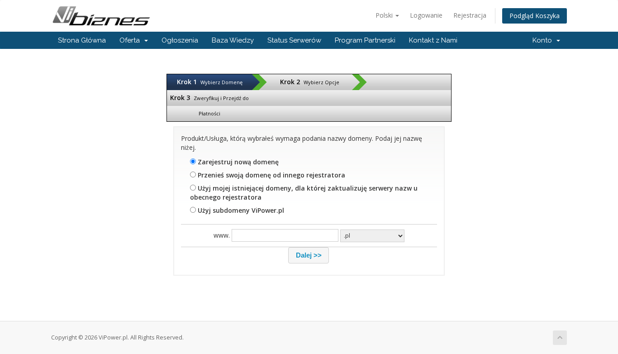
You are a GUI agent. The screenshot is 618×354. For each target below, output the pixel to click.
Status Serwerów (294, 40)
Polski (385, 15)
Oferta (131, 40)
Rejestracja (469, 15)
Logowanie (426, 15)
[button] (308, 255)
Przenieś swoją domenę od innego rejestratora (270, 175)
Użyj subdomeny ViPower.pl (240, 210)
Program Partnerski (365, 40)
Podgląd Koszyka (534, 15)
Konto (544, 40)
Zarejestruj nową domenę (237, 162)
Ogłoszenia (180, 40)
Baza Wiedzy (233, 40)
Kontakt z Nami (433, 40)
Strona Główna (82, 40)
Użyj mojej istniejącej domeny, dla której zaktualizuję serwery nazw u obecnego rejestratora (304, 192)
